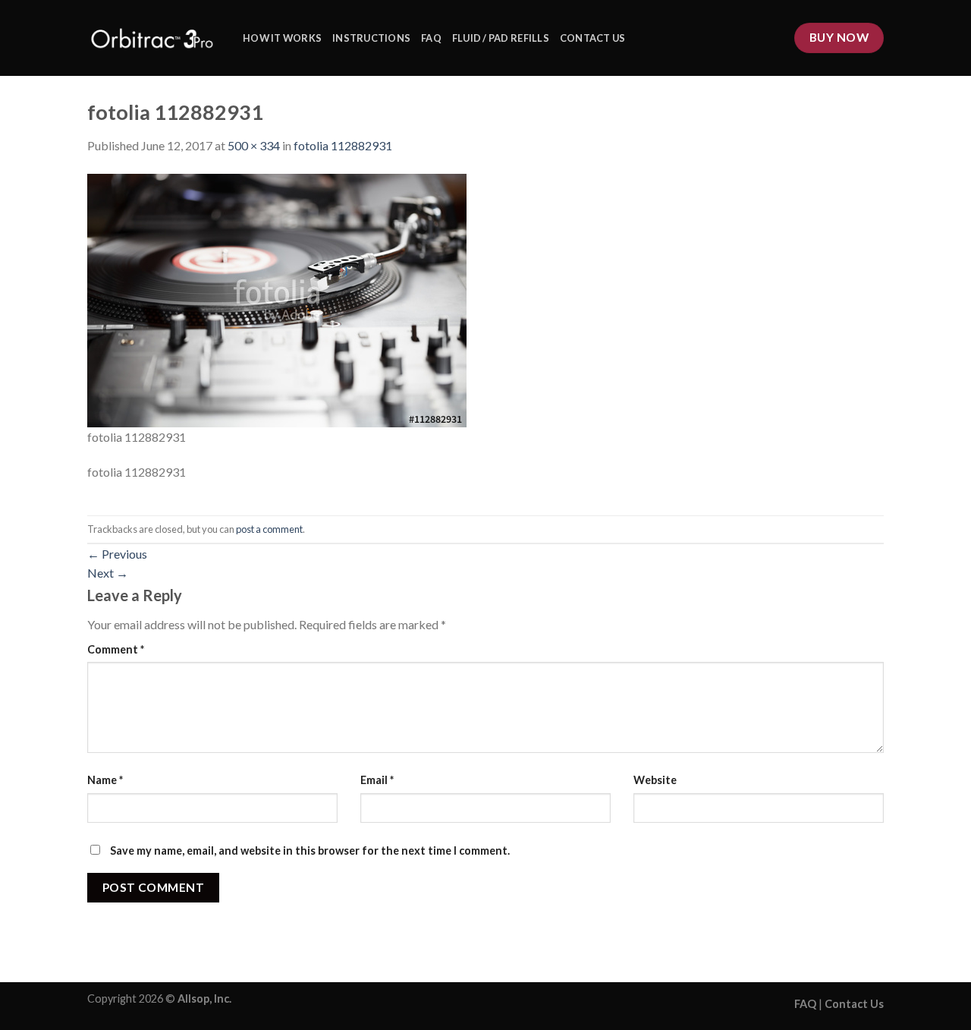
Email (377, 779)
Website (655, 779)
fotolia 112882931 (343, 145)
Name (105, 779)
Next (107, 572)
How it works (282, 38)
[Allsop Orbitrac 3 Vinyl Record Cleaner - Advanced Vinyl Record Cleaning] (153, 38)
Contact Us (593, 38)
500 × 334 (254, 145)
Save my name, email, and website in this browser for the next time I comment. (310, 850)
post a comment (269, 529)
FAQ (431, 38)
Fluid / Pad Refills (500, 38)
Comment (115, 649)
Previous (117, 553)
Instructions (371, 38)
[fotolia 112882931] (277, 298)
